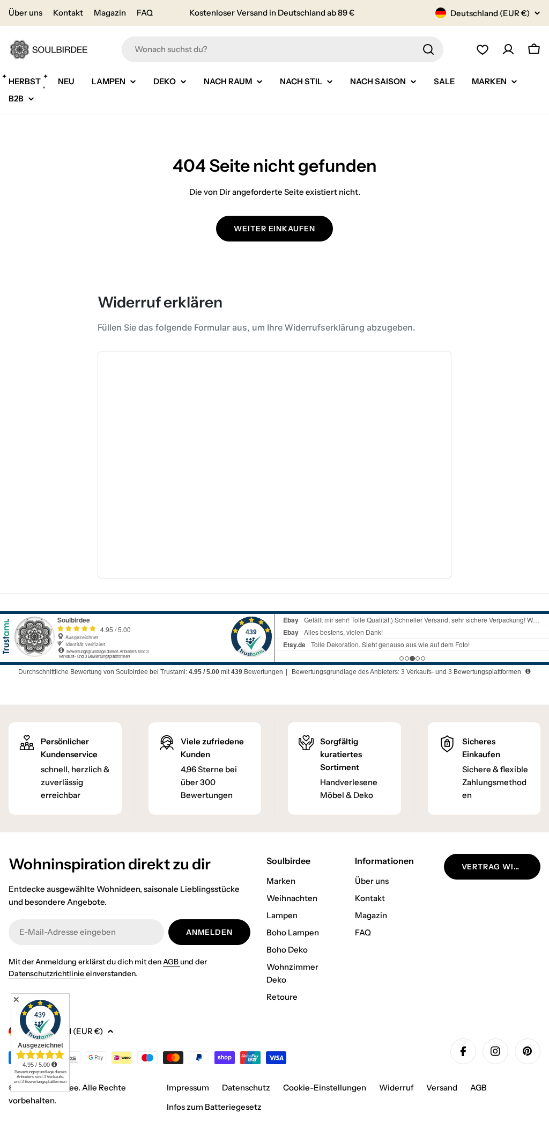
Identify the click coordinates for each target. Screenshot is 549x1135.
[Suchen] (428, 49)
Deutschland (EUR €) (490, 13)
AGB (171, 961)
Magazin (110, 13)
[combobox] (282, 49)
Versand (441, 1087)
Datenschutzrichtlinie (47, 973)
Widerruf (396, 1087)
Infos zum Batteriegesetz (214, 1107)
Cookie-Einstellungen (324, 1087)
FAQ (145, 13)
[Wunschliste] (482, 49)
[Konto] (508, 49)
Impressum (188, 1087)
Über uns (25, 13)
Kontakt (68, 13)
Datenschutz (246, 1087)
